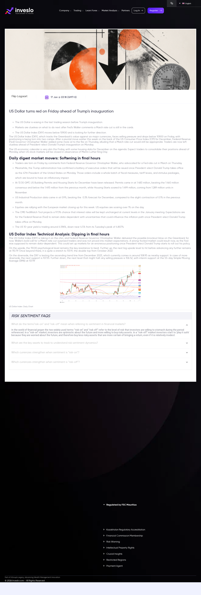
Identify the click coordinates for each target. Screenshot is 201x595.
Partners (126, 10)
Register (154, 10)
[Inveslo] (19, 10)
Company (64, 10)
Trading (78, 10)
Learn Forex (92, 10)
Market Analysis (110, 10)
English (188, 3)
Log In (137, 10)
